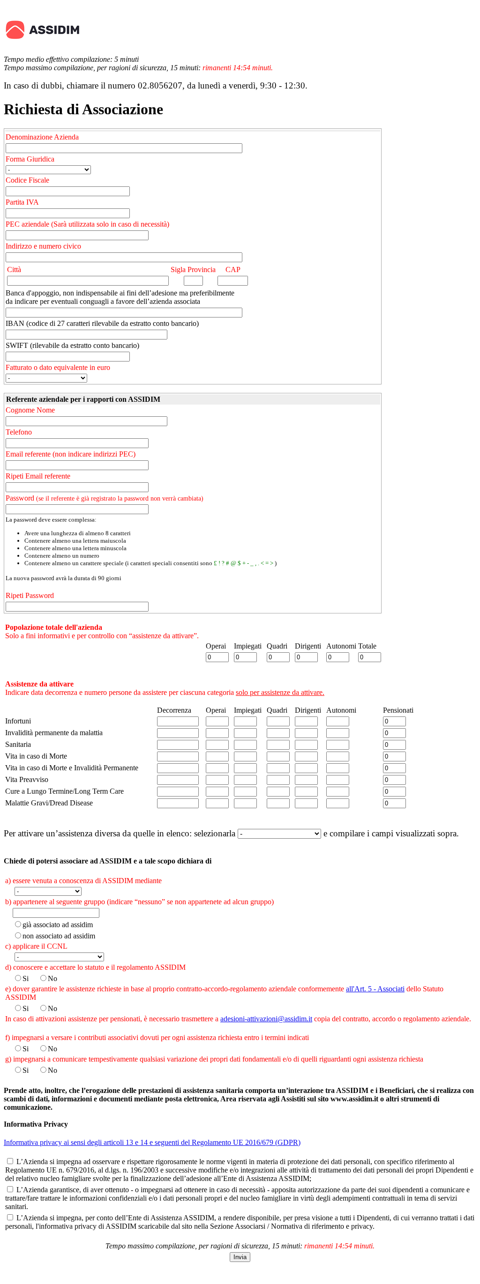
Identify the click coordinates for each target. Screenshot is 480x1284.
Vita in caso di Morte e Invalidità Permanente (71, 768)
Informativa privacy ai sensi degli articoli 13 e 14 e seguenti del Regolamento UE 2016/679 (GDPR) (152, 1142)
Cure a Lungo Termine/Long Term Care (64, 791)
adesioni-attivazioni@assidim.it (266, 1019)
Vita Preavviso (26, 779)
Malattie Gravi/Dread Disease (49, 803)
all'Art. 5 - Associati (375, 989)
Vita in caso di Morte (36, 756)
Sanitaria (18, 744)
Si (25, 978)
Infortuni (18, 721)
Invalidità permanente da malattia (54, 733)
